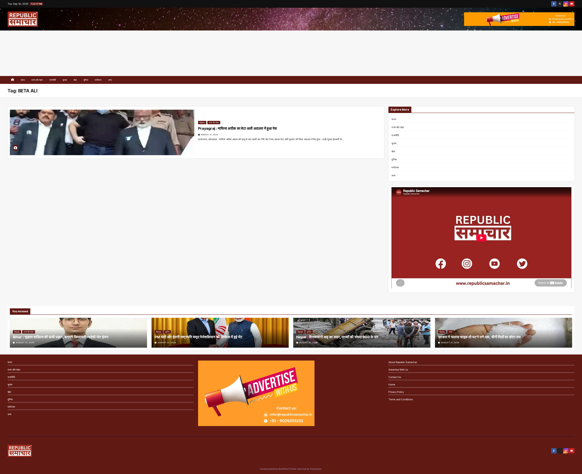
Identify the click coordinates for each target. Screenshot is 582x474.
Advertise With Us (398, 369)
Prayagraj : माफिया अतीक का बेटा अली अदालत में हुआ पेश (237, 128)
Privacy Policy (396, 391)
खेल (75, 80)
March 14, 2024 (209, 134)
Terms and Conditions (400, 399)
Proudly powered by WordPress (274, 469)
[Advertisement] (291, 53)
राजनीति (52, 80)
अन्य (110, 80)
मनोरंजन (98, 80)
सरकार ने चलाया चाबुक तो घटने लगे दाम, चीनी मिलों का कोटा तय (479, 337)
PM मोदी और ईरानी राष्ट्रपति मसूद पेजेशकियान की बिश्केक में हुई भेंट (198, 337)
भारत (23, 80)
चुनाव (65, 80)
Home (391, 384)
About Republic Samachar (402, 362)
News (202, 122)
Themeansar (315, 469)
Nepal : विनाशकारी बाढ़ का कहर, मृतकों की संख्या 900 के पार (337, 337)
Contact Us (394, 377)
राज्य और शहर (37, 80)
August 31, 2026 (25, 342)
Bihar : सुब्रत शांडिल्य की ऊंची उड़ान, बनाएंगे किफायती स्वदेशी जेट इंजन (61, 337)
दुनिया (86, 80)
